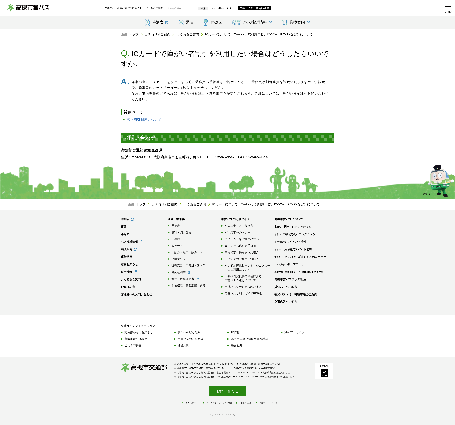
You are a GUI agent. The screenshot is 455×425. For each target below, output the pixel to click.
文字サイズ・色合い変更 (254, 8)
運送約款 (183, 345)
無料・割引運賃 (181, 232)
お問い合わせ (227, 391)
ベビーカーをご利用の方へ (242, 239)
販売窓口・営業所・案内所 (188, 265)
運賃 (190, 22)
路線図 (217, 22)
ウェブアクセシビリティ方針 (219, 403)
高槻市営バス (28, 9)
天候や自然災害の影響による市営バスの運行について (243, 278)
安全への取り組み (189, 332)
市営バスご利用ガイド (129, 8)
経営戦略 (236, 345)
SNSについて (246, 403)
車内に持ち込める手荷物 (240, 245)
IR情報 (235, 332)
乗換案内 (126, 249)
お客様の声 (128, 286)
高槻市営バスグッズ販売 (290, 279)
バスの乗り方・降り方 (239, 225)
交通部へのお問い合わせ (136, 294)
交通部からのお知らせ (138, 332)
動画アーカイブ (294, 332)
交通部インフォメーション (138, 325)
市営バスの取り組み (190, 338)
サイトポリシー (192, 403)
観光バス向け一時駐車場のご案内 (295, 294)
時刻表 (125, 219)
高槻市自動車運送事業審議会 (249, 338)
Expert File (293, 226)
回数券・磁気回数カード (187, 252)
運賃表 (175, 225)
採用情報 (126, 271)
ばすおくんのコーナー (300, 256)
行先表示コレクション (295, 234)
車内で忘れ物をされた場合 (242, 252)
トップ (133, 34)
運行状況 (126, 256)
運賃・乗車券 (176, 219)
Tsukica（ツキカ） (299, 271)
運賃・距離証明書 (182, 278)
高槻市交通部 (147, 368)
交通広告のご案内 (285, 301)
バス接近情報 (129, 241)
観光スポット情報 (293, 249)
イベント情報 (290, 241)
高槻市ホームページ (268, 403)
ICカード (177, 245)
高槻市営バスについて (288, 219)
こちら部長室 (132, 345)
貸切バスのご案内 (285, 286)
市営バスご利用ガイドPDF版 (243, 293)
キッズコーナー (290, 264)
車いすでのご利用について (242, 258)
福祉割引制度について (144, 120)
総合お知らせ (129, 264)
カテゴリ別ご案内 (157, 34)
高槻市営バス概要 (135, 338)
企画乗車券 (178, 258)
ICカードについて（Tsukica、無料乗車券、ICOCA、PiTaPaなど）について (259, 34)
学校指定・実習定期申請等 (188, 285)
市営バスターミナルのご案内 (243, 286)
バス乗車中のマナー (237, 232)
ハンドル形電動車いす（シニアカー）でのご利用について (249, 267)
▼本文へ (110, 8)
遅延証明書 (178, 272)
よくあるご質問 (154, 8)
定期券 (175, 239)
